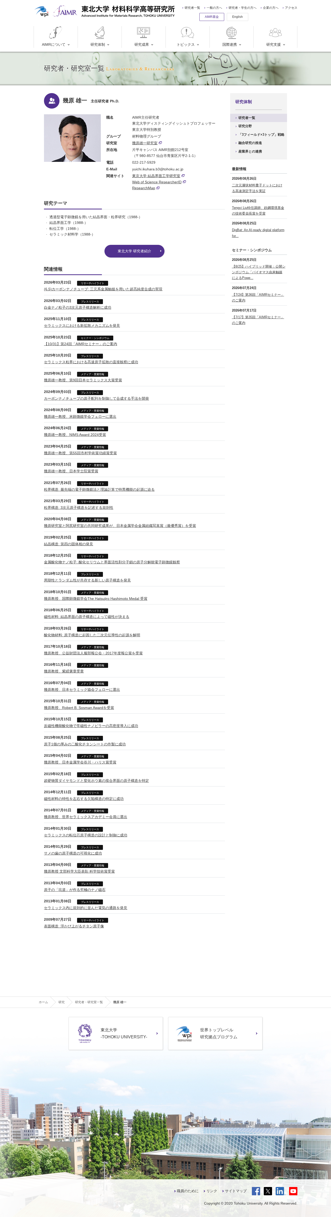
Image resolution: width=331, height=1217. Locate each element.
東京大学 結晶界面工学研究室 (156, 176)
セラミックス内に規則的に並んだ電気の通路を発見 (85, 908)
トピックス (186, 44)
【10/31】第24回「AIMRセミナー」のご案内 (80, 344)
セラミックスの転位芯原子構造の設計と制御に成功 (85, 835)
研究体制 (98, 44)
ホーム (43, 1002)
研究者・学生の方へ (243, 8)
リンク (211, 1191)
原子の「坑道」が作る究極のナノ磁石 (75, 890)
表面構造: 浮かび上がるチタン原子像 (74, 926)
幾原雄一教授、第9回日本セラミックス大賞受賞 (83, 380)
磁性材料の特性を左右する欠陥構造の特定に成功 (84, 799)
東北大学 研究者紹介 (134, 251)
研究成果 (141, 44)
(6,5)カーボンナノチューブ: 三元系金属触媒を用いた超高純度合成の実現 (103, 289)
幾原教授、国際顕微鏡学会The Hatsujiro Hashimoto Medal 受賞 (95, 598)
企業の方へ (271, 8)
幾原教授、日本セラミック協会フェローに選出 (82, 689)
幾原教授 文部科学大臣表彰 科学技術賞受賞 (79, 871)
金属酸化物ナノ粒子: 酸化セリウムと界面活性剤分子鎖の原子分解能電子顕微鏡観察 (112, 562)
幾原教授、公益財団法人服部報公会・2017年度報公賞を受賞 (93, 653)
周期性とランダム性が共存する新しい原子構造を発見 (87, 580)
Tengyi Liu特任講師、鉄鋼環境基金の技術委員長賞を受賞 (258, 210)
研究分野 (245, 126)
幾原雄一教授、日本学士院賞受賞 (71, 471)
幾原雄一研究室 (144, 143)
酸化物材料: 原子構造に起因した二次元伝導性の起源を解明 (92, 635)
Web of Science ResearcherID (157, 182)
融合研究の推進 (250, 143)
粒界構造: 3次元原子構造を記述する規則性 (78, 507)
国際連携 (229, 44)
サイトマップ (236, 1191)
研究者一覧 (192, 8)
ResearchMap (143, 188)
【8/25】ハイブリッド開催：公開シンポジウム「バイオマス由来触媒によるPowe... (258, 272)
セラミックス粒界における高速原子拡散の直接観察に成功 (91, 362)
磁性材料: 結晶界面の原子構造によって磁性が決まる (86, 617)
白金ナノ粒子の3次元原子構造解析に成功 (77, 307)
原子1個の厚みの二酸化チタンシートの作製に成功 (85, 744)
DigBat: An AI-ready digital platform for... (258, 233)
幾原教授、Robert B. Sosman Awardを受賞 (79, 708)
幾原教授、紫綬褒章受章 (64, 671)
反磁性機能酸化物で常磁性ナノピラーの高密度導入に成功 (91, 726)
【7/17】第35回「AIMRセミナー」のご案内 (258, 320)
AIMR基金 (212, 17)
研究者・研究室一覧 (89, 1002)
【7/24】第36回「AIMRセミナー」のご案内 (258, 297)
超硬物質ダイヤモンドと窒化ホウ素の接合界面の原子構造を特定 (96, 780)
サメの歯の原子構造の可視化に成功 (73, 853)
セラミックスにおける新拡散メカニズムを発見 (82, 325)
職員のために (188, 1191)
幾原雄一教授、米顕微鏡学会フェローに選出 (80, 416)
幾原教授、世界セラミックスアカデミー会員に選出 (85, 817)
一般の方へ (214, 8)
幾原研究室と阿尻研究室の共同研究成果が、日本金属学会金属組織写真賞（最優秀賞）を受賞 (120, 526)
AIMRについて (53, 44)
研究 (61, 1002)
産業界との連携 (250, 151)
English (237, 17)
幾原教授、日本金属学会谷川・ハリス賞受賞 (80, 762)
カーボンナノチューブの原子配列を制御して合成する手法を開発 (96, 398)
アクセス (291, 8)
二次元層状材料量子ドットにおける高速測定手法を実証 (257, 188)
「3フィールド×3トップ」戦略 (261, 135)
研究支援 (273, 44)
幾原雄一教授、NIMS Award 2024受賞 (75, 435)
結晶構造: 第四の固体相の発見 (68, 544)
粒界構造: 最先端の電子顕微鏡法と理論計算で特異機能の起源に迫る (99, 489)
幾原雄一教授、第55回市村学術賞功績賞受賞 (80, 453)
